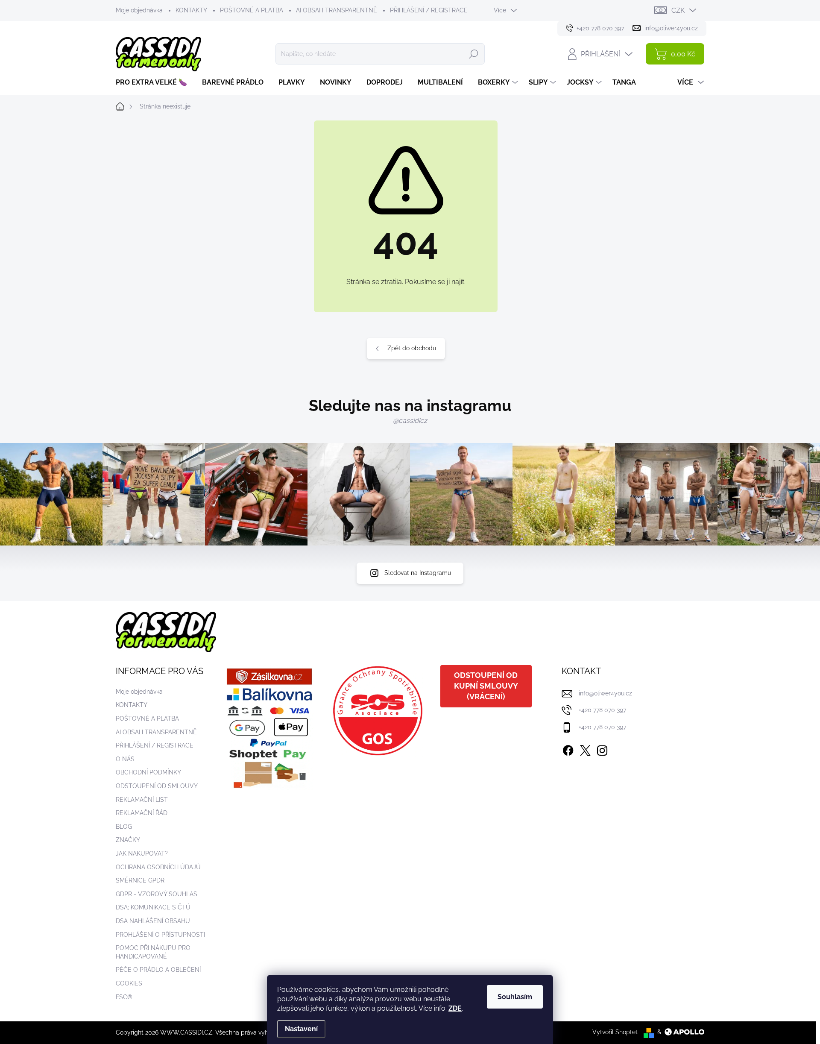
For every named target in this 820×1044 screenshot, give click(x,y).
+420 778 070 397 (602, 710)
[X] (585, 748)
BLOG (124, 826)
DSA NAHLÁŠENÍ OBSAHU (153, 921)
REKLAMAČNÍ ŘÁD (141, 812)
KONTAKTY (191, 10)
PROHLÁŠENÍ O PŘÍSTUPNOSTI (160, 934)
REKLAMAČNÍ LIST (142, 799)
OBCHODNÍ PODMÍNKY (148, 772)
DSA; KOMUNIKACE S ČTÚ (153, 907)
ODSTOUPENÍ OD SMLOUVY (157, 786)
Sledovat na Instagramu (417, 572)
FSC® (124, 997)
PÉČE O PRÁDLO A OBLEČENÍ (158, 969)
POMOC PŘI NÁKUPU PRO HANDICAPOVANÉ (153, 952)
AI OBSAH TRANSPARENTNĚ (336, 10)
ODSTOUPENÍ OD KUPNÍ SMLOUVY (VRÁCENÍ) (486, 686)
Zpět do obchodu (411, 348)
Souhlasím (515, 997)
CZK (678, 10)
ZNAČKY (128, 839)
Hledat (473, 53)
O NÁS (125, 759)
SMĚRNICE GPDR (140, 880)
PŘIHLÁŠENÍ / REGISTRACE (429, 10)
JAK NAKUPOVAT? (142, 853)
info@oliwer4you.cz (605, 693)
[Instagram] (602, 748)
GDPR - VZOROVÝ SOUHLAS (156, 894)
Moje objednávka (139, 10)
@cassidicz (410, 420)
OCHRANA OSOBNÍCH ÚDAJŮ (158, 867)
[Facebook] (568, 748)
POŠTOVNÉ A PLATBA (251, 10)
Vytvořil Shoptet (615, 1032)
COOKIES (129, 983)
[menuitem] (154, 82)
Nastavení (301, 1029)
